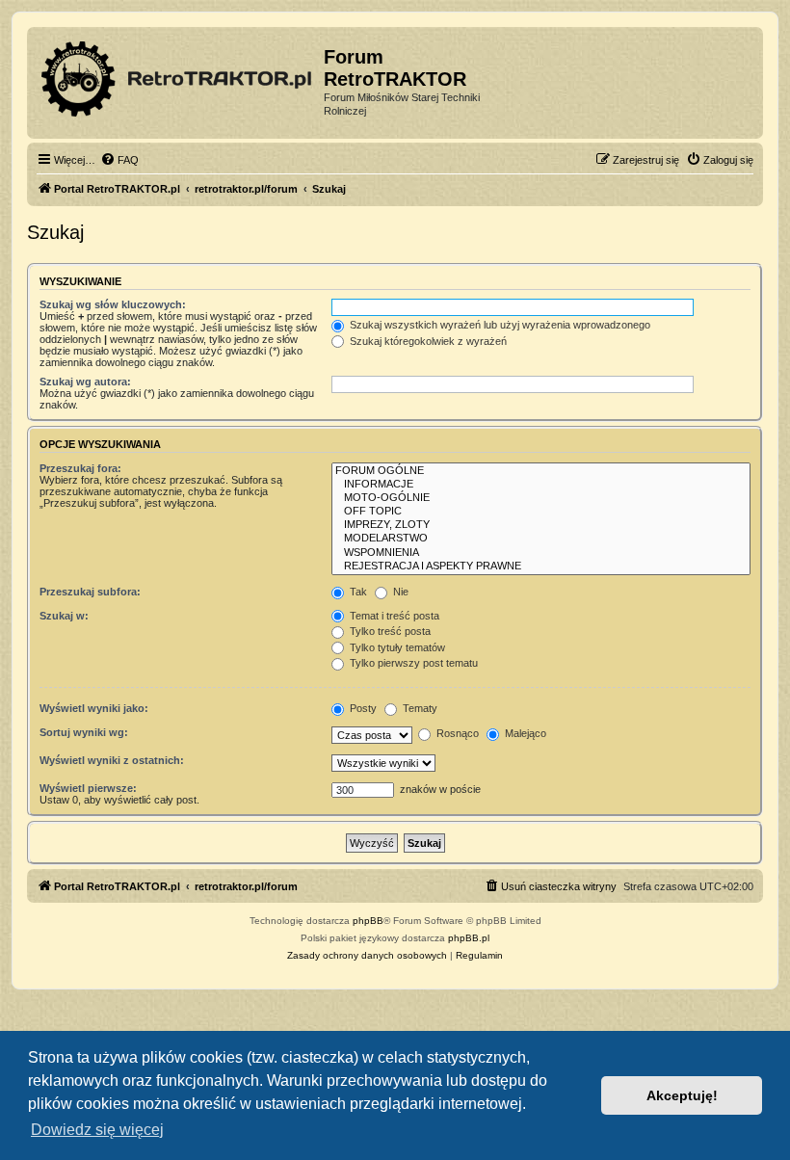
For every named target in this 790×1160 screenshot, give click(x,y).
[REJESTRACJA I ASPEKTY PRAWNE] (541, 566)
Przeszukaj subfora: (90, 591)
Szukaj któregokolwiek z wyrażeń (427, 341)
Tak (357, 591)
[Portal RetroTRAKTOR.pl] (178, 75)
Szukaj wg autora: (85, 381)
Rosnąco (456, 733)
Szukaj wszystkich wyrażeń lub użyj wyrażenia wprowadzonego (498, 324)
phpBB (368, 920)
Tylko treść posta (389, 631)
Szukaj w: (64, 615)
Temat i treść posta (393, 615)
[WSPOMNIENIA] (541, 553)
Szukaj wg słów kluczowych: (113, 304)
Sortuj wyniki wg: (84, 732)
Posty (362, 708)
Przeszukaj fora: (80, 468)
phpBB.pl (468, 938)
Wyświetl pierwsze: (88, 788)
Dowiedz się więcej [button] (97, 1129)
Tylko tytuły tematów (396, 647)
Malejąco (524, 733)
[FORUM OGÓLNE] (541, 471)
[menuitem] (119, 159)
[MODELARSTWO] (541, 538)
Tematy (418, 708)
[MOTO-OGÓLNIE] (541, 498)
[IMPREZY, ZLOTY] (541, 525)
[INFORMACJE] (541, 484)
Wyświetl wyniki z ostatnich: (112, 760)
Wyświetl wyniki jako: (94, 708)
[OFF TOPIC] (541, 511)
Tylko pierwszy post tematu (412, 663)
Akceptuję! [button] (682, 1095)
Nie (399, 591)
